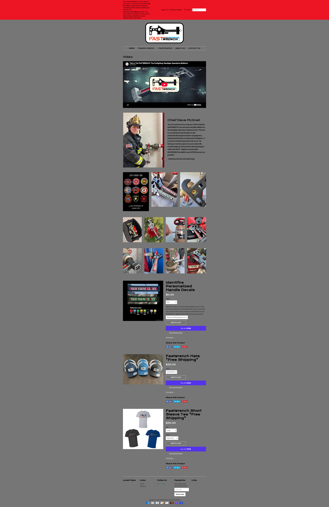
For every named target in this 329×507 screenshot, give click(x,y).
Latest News (129, 480)
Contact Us (143, 486)
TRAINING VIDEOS (146, 48)
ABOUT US (180, 48)
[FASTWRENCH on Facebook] (158, 484)
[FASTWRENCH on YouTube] (164, 484)
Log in (163, 10)
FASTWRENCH (164, 500)
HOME (131, 48)
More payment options (176, 333)
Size (167, 427)
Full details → (170, 338)
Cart (188, 10)
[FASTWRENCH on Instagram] (161, 484)
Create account (175, 10)
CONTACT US (194, 48)
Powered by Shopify (174, 500)
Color (168, 299)
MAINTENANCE (165, 48)
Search (142, 484)
